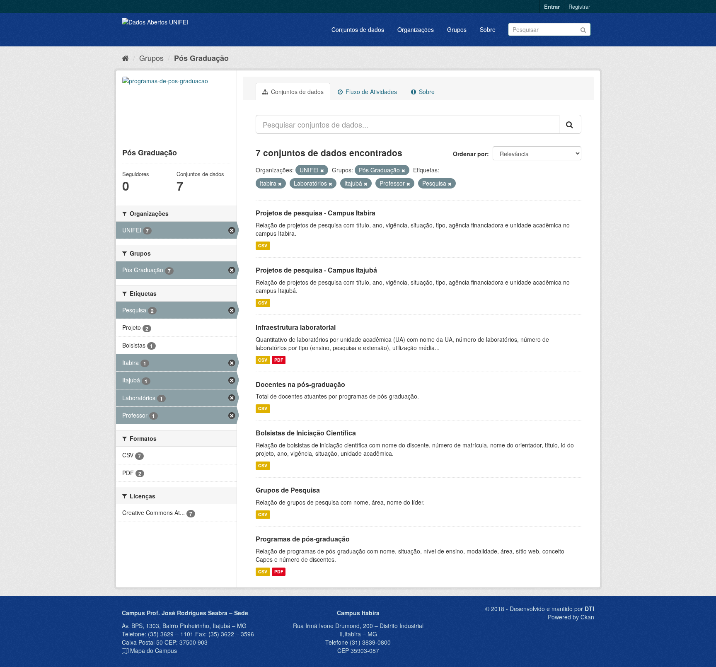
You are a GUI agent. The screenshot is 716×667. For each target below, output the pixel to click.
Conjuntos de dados (357, 29)
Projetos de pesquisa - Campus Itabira (315, 213)
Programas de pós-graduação (303, 539)
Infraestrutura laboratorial (296, 327)
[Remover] (322, 170)
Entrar (552, 6)
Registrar (579, 6)
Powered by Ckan (571, 617)
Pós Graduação (201, 58)
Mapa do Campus (153, 650)
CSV (262, 245)
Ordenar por (470, 154)
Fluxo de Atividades (370, 91)
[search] (570, 124)
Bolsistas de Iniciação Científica (306, 432)
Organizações (415, 29)
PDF (278, 360)
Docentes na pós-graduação (300, 384)
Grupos (457, 29)
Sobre (488, 29)
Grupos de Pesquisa (288, 490)
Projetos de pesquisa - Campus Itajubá (316, 270)
